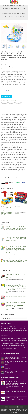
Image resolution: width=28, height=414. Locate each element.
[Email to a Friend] (9, 103)
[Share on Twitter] (7, 103)
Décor (4, 13)
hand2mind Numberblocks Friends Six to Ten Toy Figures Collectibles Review (15, 358)
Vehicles (6, 16)
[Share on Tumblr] (19, 103)
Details (2, 68)
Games (18, 11)
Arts (20, 5)
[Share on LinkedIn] (16, 103)
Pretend (17, 16)
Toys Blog (22, 18)
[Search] (26, 2)
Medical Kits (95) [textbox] (13, 318)
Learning (8, 13)
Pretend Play (12, 50)
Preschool (11, 16)
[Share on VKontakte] (14, 103)
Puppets (22, 16)
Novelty (19, 13)
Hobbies (23, 11)
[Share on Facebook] (4, 103)
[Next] (25, 33)
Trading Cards (17, 8)
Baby (23, 5)
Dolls (23, 8)
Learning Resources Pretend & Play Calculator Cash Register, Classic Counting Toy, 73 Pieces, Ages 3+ (21, 209)
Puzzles (5, 18)
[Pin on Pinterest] (11, 103)
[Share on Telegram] (21, 103)
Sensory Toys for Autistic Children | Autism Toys (16, 367)
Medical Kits (20, 50)
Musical (14, 13)
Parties (24, 13)
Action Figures (14, 5)
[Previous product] (5, 64)
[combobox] (14, 318)
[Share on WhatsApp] (2, 103)
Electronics (13, 11)
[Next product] (2, 64)
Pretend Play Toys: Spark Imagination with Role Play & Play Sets (16, 362)
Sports (10, 18)
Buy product (6, 96)
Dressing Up (6, 11)
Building (11, 8)
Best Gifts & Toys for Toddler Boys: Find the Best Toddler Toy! (15, 372)
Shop (8, 5)
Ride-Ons (5, 8)
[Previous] (3, 33)
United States (11, 90)
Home (4, 5)
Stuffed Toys (16, 18)
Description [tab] (4, 111)
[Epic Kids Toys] (14, 2)
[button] (2, 2)
